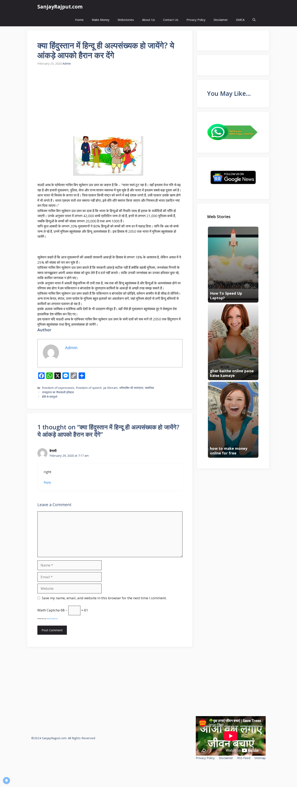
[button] (254, 19)
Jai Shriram (110, 388)
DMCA (240, 20)
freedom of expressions (58, 388)
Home (79, 20)
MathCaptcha (52, 618)
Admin (66, 63)
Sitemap (260, 758)
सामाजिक (149, 388)
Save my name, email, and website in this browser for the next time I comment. (104, 598)
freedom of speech (89, 388)
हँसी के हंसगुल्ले (49, 397)
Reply (47, 482)
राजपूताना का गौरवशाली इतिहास (58, 392)
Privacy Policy (195, 20)
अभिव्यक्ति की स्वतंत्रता (131, 388)
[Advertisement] (109, 101)
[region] (52, 757)
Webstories (126, 20)
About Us (148, 20)
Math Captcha (48, 610)
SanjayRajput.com (60, 6)
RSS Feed (243, 758)
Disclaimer (221, 20)
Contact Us (170, 20)
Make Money (101, 20)
